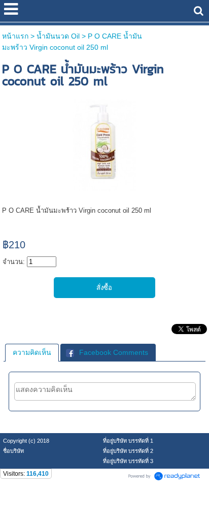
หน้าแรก (15, 36)
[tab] (32, 352)
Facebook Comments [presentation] (113, 352)
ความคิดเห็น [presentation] (32, 352)
